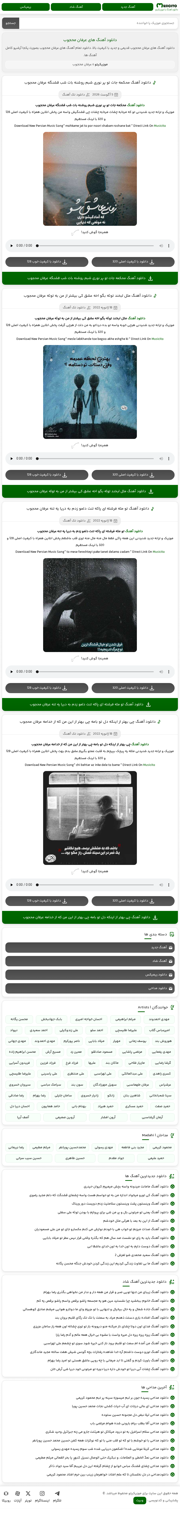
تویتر (28, 1500)
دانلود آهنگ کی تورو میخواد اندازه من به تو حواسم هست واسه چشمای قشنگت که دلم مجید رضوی (99, 1195)
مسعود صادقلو (101, 1052)
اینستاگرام (42, 1500)
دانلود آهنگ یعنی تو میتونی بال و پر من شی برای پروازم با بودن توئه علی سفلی (113, 1212)
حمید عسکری (134, 1106)
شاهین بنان (131, 1095)
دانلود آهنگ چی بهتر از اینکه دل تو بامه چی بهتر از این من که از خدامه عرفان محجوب (88, 722)
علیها (92, 1063)
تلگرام (57, 1500)
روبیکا (6, 1500)
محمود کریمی (162, 1147)
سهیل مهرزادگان (105, 1084)
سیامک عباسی (51, 1084)
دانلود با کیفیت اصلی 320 (130, 261)
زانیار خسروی (89, 1095)
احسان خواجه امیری (88, 1019)
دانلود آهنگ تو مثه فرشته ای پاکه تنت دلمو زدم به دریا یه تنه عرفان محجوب (87, 509)
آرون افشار (108, 1117)
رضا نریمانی (16, 1147)
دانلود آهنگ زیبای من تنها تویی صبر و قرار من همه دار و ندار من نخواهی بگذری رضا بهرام (106, 1292)
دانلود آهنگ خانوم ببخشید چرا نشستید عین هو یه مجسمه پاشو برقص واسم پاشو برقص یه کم (103, 1301)
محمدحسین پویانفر (72, 1147)
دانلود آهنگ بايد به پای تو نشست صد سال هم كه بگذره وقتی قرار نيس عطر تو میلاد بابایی (106, 1238)
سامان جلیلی (63, 1095)
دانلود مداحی (157, 988)
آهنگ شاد (76, 7)
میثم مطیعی (41, 1147)
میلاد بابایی (96, 1041)
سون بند (77, 1084)
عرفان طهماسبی (138, 1084)
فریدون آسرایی (19, 1063)
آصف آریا (23, 1117)
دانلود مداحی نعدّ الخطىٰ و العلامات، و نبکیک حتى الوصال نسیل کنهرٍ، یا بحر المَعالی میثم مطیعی (102, 1457)
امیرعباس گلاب (159, 1030)
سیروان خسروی (20, 1084)
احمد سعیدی (39, 1030)
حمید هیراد (105, 1106)
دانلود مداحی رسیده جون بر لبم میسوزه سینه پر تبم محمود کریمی (122, 1398)
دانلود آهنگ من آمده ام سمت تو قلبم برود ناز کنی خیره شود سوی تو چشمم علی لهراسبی (106, 1343)
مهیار (116, 1041)
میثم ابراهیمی (125, 1019)
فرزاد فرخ (72, 1063)
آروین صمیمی (65, 1117)
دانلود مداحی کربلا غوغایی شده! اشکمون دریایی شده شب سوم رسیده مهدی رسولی (110, 1449)
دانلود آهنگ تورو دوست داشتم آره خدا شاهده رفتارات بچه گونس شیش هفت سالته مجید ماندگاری (99, 1352)
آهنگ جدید (128, 7)
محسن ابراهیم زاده (22, 1052)
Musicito (160, 126)
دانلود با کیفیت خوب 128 (44, 261)
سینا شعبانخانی (160, 1095)
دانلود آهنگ (136, 105)
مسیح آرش (53, 1052)
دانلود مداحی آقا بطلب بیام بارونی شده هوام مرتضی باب (129, 1423)
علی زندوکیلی (69, 1030)
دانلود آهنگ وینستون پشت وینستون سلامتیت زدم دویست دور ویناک (120, 1203)
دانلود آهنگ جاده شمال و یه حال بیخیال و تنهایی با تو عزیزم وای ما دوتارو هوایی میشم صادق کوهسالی (96, 1309)
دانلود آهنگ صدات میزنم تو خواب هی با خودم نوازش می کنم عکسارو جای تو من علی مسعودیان (101, 1229)
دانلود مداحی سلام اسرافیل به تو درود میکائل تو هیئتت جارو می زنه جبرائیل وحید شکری (107, 1432)
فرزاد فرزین (48, 1063)
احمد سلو (96, 1030)
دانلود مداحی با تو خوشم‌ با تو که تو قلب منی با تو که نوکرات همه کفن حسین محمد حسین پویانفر (100, 1440)
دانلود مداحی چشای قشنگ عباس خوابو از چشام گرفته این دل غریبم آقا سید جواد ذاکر (109, 1466)
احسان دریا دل (20, 1106)
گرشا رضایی (163, 1063)
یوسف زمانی (137, 1041)
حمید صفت (162, 1106)
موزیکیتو (166, 7)
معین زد (76, 1052)
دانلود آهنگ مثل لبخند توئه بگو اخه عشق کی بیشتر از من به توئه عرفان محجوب (88, 296)
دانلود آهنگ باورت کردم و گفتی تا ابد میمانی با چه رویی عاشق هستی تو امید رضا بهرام (108, 1360)
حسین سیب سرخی (28, 1158)
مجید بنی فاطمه (132, 1147)
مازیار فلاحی (136, 1063)
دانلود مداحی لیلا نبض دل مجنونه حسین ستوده (135, 1415)
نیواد (14, 1030)
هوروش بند (163, 1041)
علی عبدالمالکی (132, 1073)
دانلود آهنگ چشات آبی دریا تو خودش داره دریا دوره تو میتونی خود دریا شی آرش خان (109, 1369)
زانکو (110, 1095)
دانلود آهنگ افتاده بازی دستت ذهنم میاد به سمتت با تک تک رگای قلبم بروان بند (112, 1317)
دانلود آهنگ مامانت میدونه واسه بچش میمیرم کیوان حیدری (126, 1186)
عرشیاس (165, 1084)
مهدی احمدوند (159, 1019)
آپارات (18, 1500)
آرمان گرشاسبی (152, 1117)
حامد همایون (50, 1106)
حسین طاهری (75, 1158)
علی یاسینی (49, 1073)
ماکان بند (112, 1063)
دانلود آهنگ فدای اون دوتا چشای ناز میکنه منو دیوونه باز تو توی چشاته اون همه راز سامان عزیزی (101, 1326)
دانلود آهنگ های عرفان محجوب (90, 40)
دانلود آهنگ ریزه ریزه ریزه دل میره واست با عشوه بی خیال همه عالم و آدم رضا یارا (112, 1335)
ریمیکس (25, 7)
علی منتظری (75, 1073)
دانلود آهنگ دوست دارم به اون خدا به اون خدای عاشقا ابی (128, 1246)
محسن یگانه (19, 1019)
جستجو (11, 23)
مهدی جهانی (17, 1041)
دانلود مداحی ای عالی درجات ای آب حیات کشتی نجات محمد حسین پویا (120, 1406)
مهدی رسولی (104, 1147)
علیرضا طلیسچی (126, 1030)
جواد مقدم (116, 1158)
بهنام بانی (79, 1106)
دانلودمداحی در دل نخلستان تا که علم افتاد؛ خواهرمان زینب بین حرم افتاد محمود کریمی (108, 1474)
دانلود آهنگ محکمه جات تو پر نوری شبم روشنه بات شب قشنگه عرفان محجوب (87, 83)
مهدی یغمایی (161, 1052)
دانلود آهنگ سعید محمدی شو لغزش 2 (142, 1255)
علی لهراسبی (103, 1073)
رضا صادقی (16, 1095)
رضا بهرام (39, 1095)
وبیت (139, 1500)
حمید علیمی (156, 1158)
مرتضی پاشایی (132, 1052)
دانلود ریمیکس (156, 974)
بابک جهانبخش (51, 1019)
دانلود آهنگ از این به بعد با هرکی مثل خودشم (136, 1221)
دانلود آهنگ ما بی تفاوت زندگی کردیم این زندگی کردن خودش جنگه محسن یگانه (112, 1263)
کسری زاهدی (162, 1073)
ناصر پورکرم (72, 1041)
